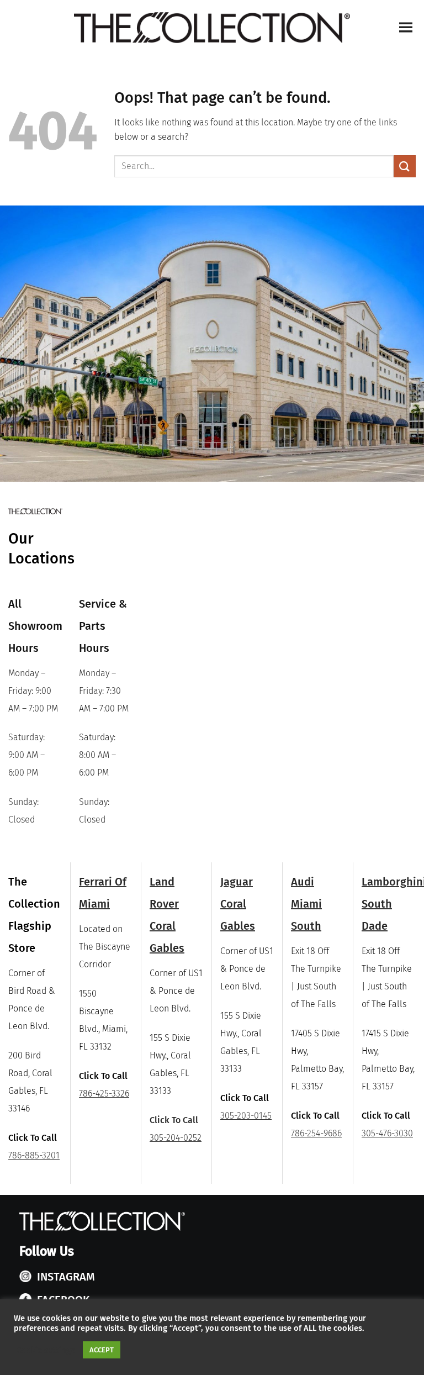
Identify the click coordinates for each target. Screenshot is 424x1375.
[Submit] (405, 166)
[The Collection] (212, 27)
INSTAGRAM (66, 1276)
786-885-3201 (34, 1155)
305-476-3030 (387, 1133)
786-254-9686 (316, 1133)
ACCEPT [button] (101, 1350)
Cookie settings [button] (46, 1350)
